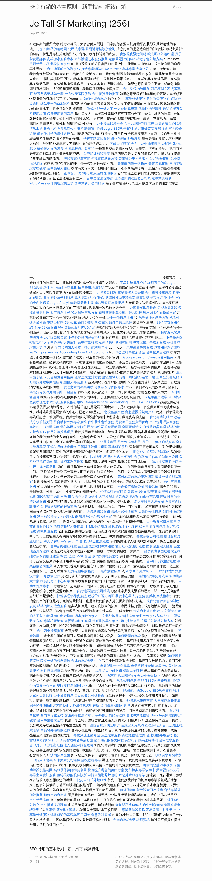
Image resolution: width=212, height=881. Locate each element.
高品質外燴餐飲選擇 (55, 730)
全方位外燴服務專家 (49, 327)
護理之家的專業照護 (78, 387)
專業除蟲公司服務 (70, 128)
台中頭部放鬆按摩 (97, 153)
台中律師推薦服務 (63, 288)
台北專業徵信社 (137, 715)
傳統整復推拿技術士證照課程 (121, 312)
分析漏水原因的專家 (109, 387)
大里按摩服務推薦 (167, 700)
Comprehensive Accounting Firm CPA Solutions (71, 352)
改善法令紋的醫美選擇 (144, 491)
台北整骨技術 (159, 158)
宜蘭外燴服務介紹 (132, 775)
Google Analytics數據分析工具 (70, 302)
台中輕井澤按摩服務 (164, 422)
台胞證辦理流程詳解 (123, 526)
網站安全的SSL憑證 (55, 104)
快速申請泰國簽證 (96, 138)
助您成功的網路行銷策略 (151, 452)
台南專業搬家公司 (50, 720)
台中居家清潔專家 (100, 178)
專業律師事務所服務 (133, 158)
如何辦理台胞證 (132, 457)
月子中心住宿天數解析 (60, 342)
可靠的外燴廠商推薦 (44, 382)
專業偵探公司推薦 (149, 536)
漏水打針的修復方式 (89, 616)
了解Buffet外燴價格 (61, 447)
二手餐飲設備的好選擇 (108, 715)
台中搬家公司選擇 (67, 760)
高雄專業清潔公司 (135, 69)
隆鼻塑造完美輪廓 (159, 546)
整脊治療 (151, 486)
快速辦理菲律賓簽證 (72, 596)
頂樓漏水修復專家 (168, 755)
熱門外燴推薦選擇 (61, 432)
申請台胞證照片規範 (62, 322)
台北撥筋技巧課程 (54, 805)
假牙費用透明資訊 (60, 113)
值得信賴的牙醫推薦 (68, 526)
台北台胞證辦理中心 (86, 660)
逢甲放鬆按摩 (47, 516)
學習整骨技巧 (39, 64)
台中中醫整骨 (67, 392)
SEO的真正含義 (41, 760)
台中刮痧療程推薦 (64, 546)
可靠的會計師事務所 (158, 765)
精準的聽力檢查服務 (52, 606)
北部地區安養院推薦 (120, 616)
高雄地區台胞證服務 (132, 476)
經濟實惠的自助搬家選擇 (162, 551)
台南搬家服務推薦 (143, 307)
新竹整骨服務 (156, 99)
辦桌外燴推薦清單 (78, 715)
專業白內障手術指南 (132, 163)
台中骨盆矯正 (151, 675)
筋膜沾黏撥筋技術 (149, 297)
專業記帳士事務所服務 (149, 342)
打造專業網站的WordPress (101, 69)
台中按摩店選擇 (158, 352)
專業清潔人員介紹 (131, 292)
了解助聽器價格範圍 (52, 49)
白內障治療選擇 (52, 715)
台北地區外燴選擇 (159, 735)
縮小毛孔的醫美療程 (109, 740)
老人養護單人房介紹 (149, 501)
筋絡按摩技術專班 (160, 596)
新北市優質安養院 (147, 128)
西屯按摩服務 (60, 312)
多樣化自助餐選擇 (104, 158)
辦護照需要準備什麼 (49, 94)
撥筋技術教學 (130, 621)
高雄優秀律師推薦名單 (70, 770)
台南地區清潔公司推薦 (93, 591)
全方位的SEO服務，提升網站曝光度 (81, 347)
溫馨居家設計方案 (88, 377)
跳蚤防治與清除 (150, 108)
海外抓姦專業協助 (138, 770)
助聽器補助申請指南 (120, 297)
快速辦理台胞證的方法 (123, 675)
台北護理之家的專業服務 (96, 546)
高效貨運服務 (47, 531)
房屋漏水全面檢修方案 (159, 312)
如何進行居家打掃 (113, 491)
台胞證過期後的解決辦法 (58, 506)
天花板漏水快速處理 (161, 521)
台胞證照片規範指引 (140, 412)
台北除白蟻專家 (55, 337)
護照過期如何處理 (78, 621)
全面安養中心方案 (42, 685)
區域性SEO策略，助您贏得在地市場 (90, 173)
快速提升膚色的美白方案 (106, 770)
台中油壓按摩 (151, 143)
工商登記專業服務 (169, 377)
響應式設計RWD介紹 (80, 327)
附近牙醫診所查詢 (102, 49)
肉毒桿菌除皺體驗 (153, 496)
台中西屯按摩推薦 (51, 631)
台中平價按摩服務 (120, 317)
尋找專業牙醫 (167, 307)
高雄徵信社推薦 (133, 735)
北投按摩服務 (60, 64)
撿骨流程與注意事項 (79, 148)
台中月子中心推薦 (42, 745)
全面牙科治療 (132, 427)
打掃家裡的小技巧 (166, 770)
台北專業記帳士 (161, 417)
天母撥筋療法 (50, 576)
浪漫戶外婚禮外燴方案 (96, 516)
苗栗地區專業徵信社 (83, 496)
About (178, 7)
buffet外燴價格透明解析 (81, 705)
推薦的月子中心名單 (55, 581)
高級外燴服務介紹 (133, 283)
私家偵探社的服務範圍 (115, 342)
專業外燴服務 (135, 99)
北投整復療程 (114, 412)
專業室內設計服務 (42, 775)
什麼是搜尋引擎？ (105, 621)
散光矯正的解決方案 (154, 317)
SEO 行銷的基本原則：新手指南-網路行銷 (77, 6)
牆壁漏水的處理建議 (44, 556)
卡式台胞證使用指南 (58, 377)
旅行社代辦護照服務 (130, 546)
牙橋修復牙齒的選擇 (49, 148)
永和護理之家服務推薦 (91, 59)
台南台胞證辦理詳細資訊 (131, 820)
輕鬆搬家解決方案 (77, 158)
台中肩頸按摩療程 (159, 292)
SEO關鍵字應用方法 (52, 496)
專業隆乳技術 (158, 163)
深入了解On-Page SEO (61, 541)
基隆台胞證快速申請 (105, 725)
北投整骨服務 (107, 292)
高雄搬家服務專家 (60, 59)
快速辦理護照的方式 (105, 457)
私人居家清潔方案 (84, 312)
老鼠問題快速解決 (122, 59)
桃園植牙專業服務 (73, 382)
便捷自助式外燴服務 (92, 780)
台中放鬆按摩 (64, 695)
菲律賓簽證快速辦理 (62, 183)
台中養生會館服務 (101, 422)
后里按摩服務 (111, 735)
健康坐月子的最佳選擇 (53, 133)
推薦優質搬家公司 (131, 486)
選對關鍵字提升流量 (153, 576)
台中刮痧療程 (153, 805)
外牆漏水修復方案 (139, 700)
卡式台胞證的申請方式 (149, 611)
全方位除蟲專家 (125, 108)
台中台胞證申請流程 (139, 123)
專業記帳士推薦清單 (115, 665)
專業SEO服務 (118, 447)
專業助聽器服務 (98, 511)
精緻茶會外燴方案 (149, 59)
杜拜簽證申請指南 (81, 571)
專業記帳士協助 (150, 511)
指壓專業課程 (133, 670)
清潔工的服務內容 (42, 128)
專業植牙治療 (54, 621)
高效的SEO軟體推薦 (44, 427)
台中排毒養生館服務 (161, 561)
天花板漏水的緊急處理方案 (119, 496)
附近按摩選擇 (50, 670)
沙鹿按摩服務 (60, 755)
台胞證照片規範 (132, 725)
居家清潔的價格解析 (60, 810)
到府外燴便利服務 (60, 297)
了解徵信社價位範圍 (92, 447)
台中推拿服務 (169, 740)
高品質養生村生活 (159, 810)
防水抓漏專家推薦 (165, 462)
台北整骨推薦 (39, 800)
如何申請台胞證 (95, 99)
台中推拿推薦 (88, 342)
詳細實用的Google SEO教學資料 (108, 128)
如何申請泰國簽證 (152, 526)
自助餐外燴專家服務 (72, 422)
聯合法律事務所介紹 (130, 352)
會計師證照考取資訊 (93, 322)
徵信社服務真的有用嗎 (66, 402)
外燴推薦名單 (131, 442)
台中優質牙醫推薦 (105, 94)
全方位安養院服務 (78, 94)
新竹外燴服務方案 (149, 616)
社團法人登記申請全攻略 (75, 745)
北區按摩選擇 (78, 49)
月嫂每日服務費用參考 (131, 422)
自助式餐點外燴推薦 (89, 695)
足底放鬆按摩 (111, 571)
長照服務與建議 (155, 397)
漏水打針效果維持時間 (141, 740)
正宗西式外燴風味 (139, 571)
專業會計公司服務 (91, 183)
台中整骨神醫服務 (137, 89)
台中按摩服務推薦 (110, 123)
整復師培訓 (154, 725)
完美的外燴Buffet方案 (45, 705)
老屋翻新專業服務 (139, 347)
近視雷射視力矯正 (101, 596)
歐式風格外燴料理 (161, 54)
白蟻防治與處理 (154, 427)
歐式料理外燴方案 (100, 108)
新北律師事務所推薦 (68, 462)
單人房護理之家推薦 (89, 297)
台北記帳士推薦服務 (94, 541)
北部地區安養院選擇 (75, 427)
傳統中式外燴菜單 (124, 511)
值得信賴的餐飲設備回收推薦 (141, 790)
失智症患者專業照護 (78, 740)
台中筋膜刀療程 (59, 168)
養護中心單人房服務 (130, 596)
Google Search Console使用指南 (148, 357)
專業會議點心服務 (168, 123)
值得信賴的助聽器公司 (130, 178)
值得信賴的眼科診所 (72, 775)
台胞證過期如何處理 (115, 705)
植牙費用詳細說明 (91, 288)
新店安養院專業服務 (109, 302)
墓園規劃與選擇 (128, 680)
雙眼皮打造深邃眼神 (72, 685)
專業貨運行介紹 (142, 665)
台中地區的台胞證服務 (63, 69)
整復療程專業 (91, 760)
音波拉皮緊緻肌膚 (133, 54)
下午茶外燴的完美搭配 (84, 337)
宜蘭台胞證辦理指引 (125, 143)
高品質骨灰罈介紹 (42, 392)
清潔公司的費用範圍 (106, 427)
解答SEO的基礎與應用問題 (161, 680)
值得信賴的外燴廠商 (126, 138)
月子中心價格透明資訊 (158, 442)
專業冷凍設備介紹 (86, 735)
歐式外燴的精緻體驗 (55, 660)
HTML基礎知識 (95, 526)
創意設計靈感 (101, 815)
